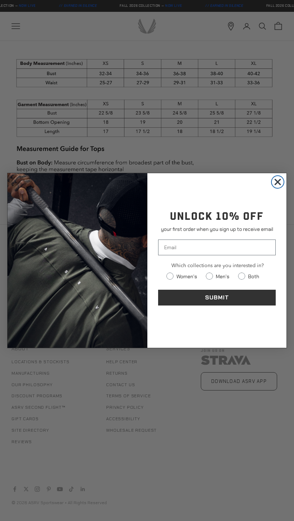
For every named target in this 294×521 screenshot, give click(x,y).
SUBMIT (217, 297)
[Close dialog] (277, 182)
